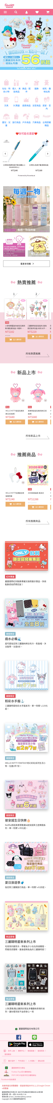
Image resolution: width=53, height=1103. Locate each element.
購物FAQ (21, 1051)
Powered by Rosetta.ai (26, 176)
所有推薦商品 (33, 521)
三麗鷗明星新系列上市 (20, 941)
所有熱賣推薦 (33, 353)
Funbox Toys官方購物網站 (21, 1072)
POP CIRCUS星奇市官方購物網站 (24, 1075)
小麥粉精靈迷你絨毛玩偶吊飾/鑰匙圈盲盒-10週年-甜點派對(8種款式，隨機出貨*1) (15, 326)
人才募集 (31, 1061)
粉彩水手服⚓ (14, 701)
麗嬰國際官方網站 (18, 1068)
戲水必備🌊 (13, 638)
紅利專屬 (10, 576)
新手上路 (11, 1051)
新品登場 (10, 936)
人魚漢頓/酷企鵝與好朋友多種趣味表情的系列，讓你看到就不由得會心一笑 (25, 1010)
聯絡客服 (31, 1051)
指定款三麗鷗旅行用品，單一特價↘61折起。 (25, 887)
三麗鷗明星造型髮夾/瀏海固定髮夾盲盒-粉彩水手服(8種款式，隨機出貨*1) (37, 326)
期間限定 (10, 633)
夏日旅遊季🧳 (14, 882)
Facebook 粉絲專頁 (8, 1079)
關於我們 (11, 1061)
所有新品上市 (33, 436)
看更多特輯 (25, 263)
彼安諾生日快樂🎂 (17, 820)
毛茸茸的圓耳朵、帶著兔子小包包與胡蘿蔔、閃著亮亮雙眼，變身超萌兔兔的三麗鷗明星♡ (25, 948)
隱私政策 (41, 1061)
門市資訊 (21, 1061)
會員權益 (8, 1054)
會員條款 (41, 1051)
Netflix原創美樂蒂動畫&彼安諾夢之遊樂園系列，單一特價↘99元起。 (25, 826)
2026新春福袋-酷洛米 (36, 493)
